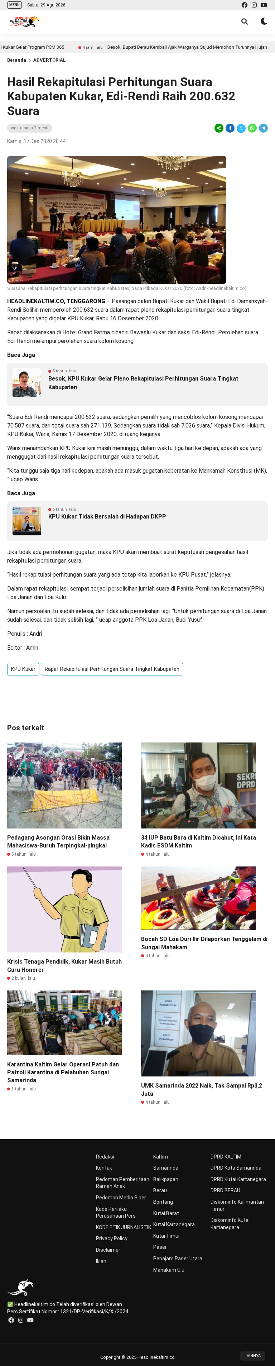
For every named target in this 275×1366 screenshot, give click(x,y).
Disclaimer (108, 1250)
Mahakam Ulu (168, 1270)
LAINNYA (253, 1355)
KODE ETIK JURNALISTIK (123, 1227)
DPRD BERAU (225, 1190)
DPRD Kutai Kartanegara (238, 1179)
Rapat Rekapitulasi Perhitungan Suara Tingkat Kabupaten (112, 669)
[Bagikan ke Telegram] (263, 128)
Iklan (101, 1261)
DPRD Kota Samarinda (236, 1168)
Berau (160, 1190)
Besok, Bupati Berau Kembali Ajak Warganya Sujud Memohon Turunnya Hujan (157, 47)
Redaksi (105, 1157)
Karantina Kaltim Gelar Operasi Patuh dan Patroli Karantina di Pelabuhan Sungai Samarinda (63, 1072)
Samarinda (165, 1168)
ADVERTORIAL (49, 60)
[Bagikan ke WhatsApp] (252, 128)
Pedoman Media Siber (121, 1197)
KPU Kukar (23, 669)
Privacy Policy (111, 1238)
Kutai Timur (166, 1236)
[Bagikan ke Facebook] (230, 128)
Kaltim (160, 1157)
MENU (14, 5)
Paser (160, 1247)
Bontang (163, 1202)
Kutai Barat (166, 1213)
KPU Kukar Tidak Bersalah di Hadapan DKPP (107, 516)
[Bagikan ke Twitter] (241, 128)
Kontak (104, 1168)
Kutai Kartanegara (174, 1224)
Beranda (16, 60)
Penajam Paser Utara (177, 1258)
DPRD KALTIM (226, 1157)
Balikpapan (165, 1179)
